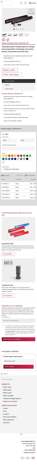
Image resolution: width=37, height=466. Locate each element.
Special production (31, 175)
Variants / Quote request (11, 74)
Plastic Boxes (7, 390)
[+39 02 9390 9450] (25, 3)
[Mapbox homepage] (4, 374)
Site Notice (6, 422)
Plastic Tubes (7, 387)
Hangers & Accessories (10, 401)
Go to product (7, 254)
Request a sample (9, 70)
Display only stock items (11, 169)
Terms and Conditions (9, 417)
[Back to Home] (6, 3)
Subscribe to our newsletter (12, 339)
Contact (5, 408)
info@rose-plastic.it (29, 452)
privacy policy (10, 331)
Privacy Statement (8, 419)
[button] (14, 29)
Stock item (20, 175)
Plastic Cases (7, 393)
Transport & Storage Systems (12, 398)
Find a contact (9, 366)
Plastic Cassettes (8, 395)
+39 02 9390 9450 (25, 3)
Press (5, 411)
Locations (6, 414)
